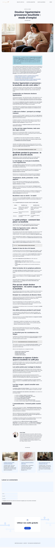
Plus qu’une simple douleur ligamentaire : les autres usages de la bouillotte (28, 79)
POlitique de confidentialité (34, 543)
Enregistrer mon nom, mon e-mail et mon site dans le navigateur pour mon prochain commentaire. (19, 500)
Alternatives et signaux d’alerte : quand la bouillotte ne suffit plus (26, 80)
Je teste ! (27, 528)
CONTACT (25, 543)
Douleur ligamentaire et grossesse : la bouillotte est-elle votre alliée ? (27, 75)
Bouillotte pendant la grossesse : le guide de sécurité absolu (25, 76)
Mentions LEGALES (19, 543)
